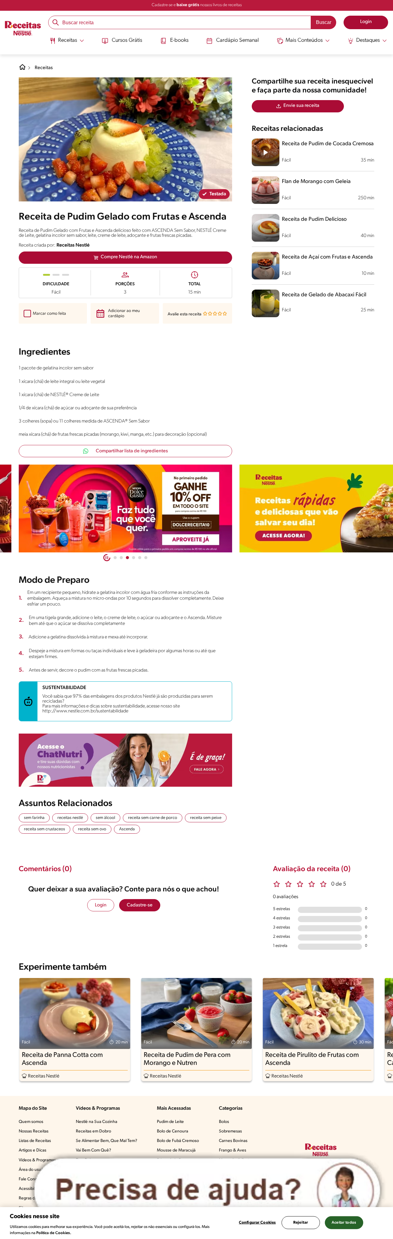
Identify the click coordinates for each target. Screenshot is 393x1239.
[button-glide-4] (139, 557)
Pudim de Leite (170, 1122)
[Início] (23, 29)
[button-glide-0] (115, 557)
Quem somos (31, 1122)
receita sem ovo (92, 829)
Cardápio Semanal (237, 40)
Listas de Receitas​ (35, 1141)
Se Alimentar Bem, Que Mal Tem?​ (106, 1141)
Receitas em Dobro (93, 1131)
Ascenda (127, 829)
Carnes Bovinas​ (233, 1141)
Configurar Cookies (257, 1223)
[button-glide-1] (121, 557)
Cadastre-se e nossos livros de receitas (197, 5)
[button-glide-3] (133, 557)
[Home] (22, 69)
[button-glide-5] (145, 557)
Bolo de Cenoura (172, 1131)
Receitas (44, 67)
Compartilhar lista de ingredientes (132, 451)
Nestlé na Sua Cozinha (96, 1122)
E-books (179, 40)
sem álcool (105, 818)
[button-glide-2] (127, 557)
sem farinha (34, 818)
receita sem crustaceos (44, 829)
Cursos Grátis (127, 40)
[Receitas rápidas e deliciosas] (125, 508)
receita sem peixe (205, 818)
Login (101, 905)
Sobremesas (230, 1131)
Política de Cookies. (53, 1233)
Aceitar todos (344, 1223)
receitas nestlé (70, 818)
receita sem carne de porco (152, 818)
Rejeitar (300, 1223)
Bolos (224, 1122)
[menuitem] (66, 43)
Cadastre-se (140, 905)
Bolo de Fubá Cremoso (178, 1141)
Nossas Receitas (34, 1131)
